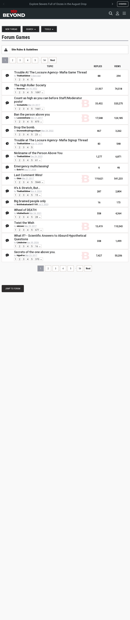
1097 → (39, 92)
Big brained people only (30, 201)
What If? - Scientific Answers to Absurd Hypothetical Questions (50, 237)
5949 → (39, 182)
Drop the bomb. (24, 127)
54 (44, 60)
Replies (98, 66)
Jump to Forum (12, 288)
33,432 (99, 103)
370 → (38, 259)
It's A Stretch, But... (27, 188)
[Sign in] (117, 13)
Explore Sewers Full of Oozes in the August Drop (57, 4)
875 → (38, 121)
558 (99, 213)
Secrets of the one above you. (34, 252)
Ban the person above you (32, 114)
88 (99, 76)
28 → (38, 217)
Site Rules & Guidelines (25, 49)
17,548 (99, 118)
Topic (50, 66)
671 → (38, 230)
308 (99, 241)
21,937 (99, 88)
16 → (38, 246)
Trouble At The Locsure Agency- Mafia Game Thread (50, 72)
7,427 (99, 255)
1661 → (39, 108)
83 (99, 143)
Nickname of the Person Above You (38, 153)
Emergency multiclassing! (31, 166)
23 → (38, 134)
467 (99, 131)
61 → (38, 160)
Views (117, 66)
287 (99, 191)
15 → (38, 195)
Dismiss (122, 4)
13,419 (99, 226)
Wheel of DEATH (25, 210)
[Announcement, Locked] (6, 49)
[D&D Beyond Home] (14, 13)
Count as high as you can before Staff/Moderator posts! (48, 99)
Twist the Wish (24, 222)
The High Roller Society (30, 85)
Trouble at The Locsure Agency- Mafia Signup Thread (51, 140)
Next (52, 60)
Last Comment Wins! (28, 175)
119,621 (99, 178)
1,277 (99, 156)
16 (99, 202)
